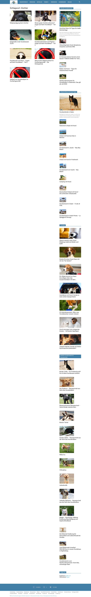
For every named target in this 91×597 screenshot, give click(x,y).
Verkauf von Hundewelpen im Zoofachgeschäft (19, 80)
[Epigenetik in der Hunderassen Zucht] (21, 34)
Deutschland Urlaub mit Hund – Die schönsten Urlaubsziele (69, 192)
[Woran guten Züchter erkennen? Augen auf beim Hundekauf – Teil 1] (45, 16)
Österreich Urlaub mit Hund (67, 125)
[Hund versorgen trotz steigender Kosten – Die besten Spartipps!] (70, 322)
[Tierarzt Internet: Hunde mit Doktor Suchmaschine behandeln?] (70, 339)
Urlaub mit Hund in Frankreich (68, 159)
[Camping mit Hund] (70, 177)
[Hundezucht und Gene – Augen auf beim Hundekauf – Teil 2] (21, 53)
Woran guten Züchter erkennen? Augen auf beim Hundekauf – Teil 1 (45, 24)
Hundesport (26, 593)
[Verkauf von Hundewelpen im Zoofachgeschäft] (21, 72)
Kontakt (23, 595)
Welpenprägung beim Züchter (19, 23)
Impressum (28, 595)
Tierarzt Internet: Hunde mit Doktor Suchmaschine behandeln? (70, 347)
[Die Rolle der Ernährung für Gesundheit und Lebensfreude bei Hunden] (70, 530)
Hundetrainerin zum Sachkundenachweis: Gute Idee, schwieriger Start (69, 562)
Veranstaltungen (51, 593)
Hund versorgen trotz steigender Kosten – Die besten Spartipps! (69, 330)
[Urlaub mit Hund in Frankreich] (70, 155)
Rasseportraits (24, 2)
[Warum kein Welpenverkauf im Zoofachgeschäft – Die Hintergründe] (45, 53)
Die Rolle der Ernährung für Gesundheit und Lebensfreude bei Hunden (69, 535)
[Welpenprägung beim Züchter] (21, 16)
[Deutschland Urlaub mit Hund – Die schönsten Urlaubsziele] (70, 188)
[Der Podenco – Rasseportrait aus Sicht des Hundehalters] (70, 382)
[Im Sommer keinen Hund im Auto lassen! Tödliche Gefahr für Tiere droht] (70, 53)
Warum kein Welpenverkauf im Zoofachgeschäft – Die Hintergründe (44, 62)
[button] (79, 2)
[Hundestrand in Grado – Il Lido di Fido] (70, 199)
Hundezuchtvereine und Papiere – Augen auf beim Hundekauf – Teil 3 (45, 43)
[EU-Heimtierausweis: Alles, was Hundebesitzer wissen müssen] (70, 305)
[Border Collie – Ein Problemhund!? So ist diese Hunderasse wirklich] (70, 365)
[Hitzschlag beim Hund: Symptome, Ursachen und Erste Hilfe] (70, 41)
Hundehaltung (12, 592)
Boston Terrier (63, 422)
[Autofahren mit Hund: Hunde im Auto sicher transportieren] (70, 288)
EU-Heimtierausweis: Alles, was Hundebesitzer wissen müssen (69, 313)
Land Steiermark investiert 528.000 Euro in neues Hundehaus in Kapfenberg (70, 549)
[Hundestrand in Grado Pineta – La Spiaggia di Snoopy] (70, 211)
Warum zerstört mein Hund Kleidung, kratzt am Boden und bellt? (68, 242)
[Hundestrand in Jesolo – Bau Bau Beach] (70, 143)
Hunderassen (62, 2)
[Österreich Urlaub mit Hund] (70, 121)
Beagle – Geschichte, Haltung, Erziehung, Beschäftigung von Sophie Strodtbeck (68, 519)
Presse (41, 595)
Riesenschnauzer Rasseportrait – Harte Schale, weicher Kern (69, 406)
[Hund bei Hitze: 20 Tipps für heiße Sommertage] (70, 19)
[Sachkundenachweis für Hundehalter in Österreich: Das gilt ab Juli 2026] (70, 76)
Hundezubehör (32, 593)
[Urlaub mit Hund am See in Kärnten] (70, 132)
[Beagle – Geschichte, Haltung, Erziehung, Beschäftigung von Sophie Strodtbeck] (70, 511)
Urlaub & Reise (54, 592)
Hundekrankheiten (13, 593)
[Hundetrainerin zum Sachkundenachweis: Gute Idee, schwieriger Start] (70, 557)
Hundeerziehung (19, 592)
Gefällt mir (68, 575)
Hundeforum (58, 593)
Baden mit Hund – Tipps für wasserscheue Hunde (68, 69)
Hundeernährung (67, 592)
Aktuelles (39, 2)
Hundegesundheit (75, 592)
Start (11, 6)
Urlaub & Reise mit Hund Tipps (68, 92)
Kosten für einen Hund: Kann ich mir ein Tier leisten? (69, 260)
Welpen (38, 592)
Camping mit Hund (65, 181)
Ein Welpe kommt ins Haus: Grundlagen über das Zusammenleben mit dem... (68, 278)
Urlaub (69, 2)
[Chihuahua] (70, 463)
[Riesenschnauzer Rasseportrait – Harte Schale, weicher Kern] (70, 399)
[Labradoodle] (70, 479)
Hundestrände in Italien (66, 112)
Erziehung (32, 2)
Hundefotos (20, 593)
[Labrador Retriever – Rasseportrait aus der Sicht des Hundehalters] (70, 494)
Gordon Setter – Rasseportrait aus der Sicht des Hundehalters (70, 438)
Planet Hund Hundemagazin (16, 595)
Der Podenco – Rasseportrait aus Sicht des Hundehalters (69, 389)
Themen (46, 2)
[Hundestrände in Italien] (70, 102)
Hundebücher (38, 593)
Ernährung (54, 2)
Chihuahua (62, 470)
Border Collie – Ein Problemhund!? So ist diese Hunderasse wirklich (70, 372)
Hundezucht (44, 593)
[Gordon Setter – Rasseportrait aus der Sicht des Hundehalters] (70, 431)
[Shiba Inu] (70, 448)
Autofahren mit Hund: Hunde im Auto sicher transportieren (69, 296)
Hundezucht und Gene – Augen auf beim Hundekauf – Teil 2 (19, 61)
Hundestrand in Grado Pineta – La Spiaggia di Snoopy (69, 216)
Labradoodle (63, 485)
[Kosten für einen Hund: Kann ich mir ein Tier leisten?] (70, 252)
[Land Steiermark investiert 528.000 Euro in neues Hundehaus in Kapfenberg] (70, 543)
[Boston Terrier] (70, 416)
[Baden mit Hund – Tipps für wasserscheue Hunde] (70, 64)
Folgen (68, 577)
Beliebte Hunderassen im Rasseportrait (67, 356)
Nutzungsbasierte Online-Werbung (50, 595)
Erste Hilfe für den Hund (45, 592)
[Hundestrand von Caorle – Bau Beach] (70, 165)
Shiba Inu (62, 454)
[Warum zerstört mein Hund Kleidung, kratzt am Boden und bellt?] (70, 233)
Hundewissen (26, 592)
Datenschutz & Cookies (35, 595)
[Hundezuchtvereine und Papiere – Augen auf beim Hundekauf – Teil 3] (45, 34)
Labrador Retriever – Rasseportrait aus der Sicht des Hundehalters (70, 501)
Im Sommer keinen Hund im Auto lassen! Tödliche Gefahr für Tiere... (70, 57)
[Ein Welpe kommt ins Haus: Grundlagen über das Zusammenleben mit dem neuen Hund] (70, 269)
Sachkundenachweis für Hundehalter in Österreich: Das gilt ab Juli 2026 (70, 82)
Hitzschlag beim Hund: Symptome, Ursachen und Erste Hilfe (70, 46)
